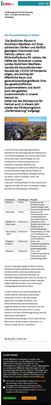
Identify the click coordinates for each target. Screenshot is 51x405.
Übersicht (40, 381)
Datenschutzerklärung (33, 376)
